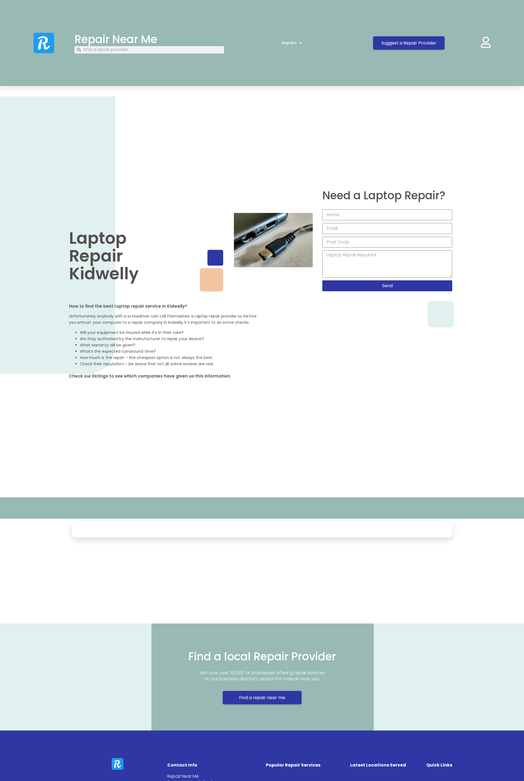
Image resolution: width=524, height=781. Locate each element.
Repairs (289, 43)
